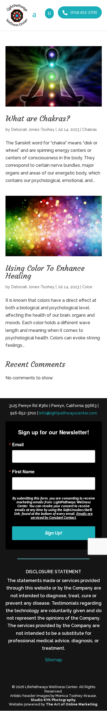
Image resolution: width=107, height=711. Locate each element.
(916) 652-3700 (83, 12)
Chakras (89, 129)
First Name (23, 471)
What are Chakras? (37, 118)
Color (87, 287)
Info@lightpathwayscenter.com (68, 413)
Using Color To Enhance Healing (45, 272)
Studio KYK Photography (53, 700)
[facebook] (47, 673)
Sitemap (53, 659)
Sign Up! (53, 533)
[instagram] (59, 673)
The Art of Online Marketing (71, 704)
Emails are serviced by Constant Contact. (62, 516)
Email (18, 444)
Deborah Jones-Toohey (33, 129)
